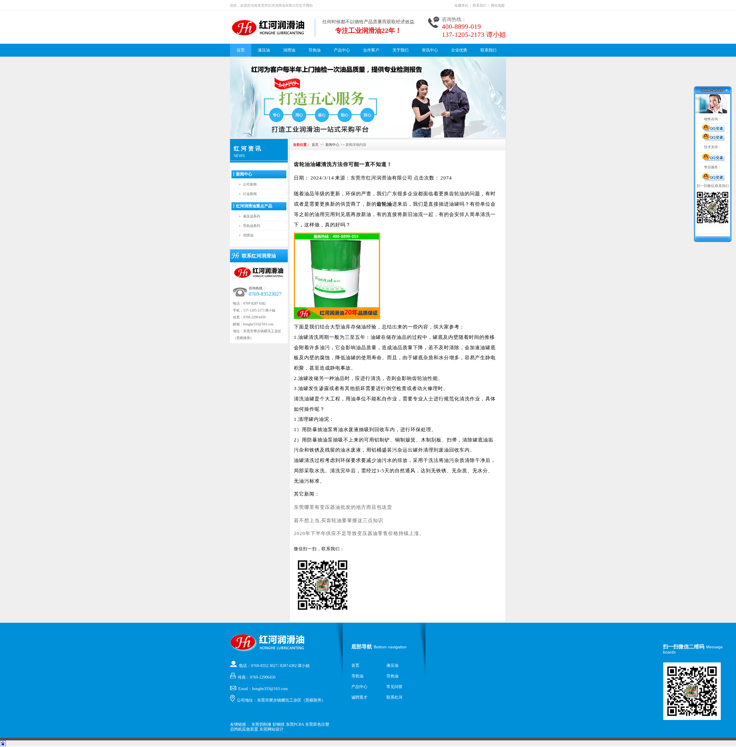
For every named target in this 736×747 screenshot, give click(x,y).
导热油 (314, 50)
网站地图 (498, 5)
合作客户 (371, 50)
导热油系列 (251, 226)
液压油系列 (251, 216)
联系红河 (394, 697)
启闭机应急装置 (244, 729)
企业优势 (459, 50)
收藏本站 (461, 5)
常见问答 (394, 687)
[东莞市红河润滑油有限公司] (268, 35)
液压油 (264, 50)
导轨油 (357, 676)
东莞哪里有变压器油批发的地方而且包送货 (343, 507)
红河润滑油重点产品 (254, 206)
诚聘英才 (359, 697)
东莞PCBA (295, 724)
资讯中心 (430, 50)
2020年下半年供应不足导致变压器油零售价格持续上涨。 (359, 533)
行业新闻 (250, 194)
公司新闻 (250, 184)
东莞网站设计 (271, 729)
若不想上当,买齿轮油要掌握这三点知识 (338, 520)
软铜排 (279, 724)
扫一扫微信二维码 (683, 646)
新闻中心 (244, 174)
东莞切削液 (261, 724)
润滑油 (289, 50)
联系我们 (479, 5)
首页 (241, 50)
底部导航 (361, 646)
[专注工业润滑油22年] (368, 97)
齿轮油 (457, 193)
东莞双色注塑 (317, 724)
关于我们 (400, 50)
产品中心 (342, 50)
